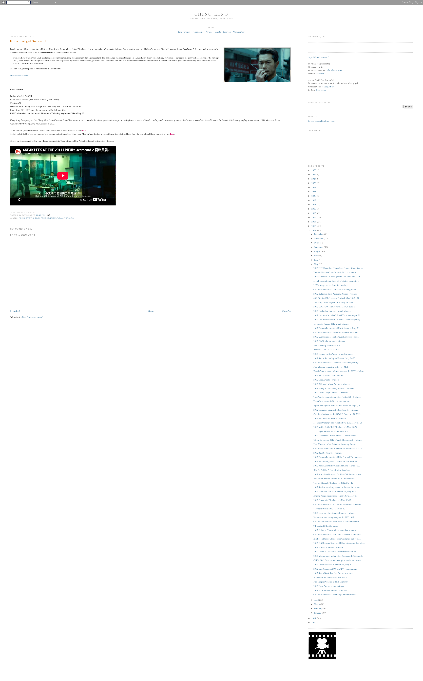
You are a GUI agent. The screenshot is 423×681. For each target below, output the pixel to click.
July (316, 255)
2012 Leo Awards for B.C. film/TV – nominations (335, 568)
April (316, 599)
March (317, 604)
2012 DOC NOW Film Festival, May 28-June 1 (334, 306)
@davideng (320, 89)
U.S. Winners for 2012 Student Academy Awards (334, 444)
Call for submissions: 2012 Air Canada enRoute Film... (337, 534)
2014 (314, 221)
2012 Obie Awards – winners (326, 379)
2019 (314, 200)
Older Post (286, 310)
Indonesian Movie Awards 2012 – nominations (334, 478)
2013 (314, 225)
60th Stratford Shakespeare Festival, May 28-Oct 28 (336, 298)
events (30, 218)
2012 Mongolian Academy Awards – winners (333, 388)
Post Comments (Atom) (32, 317)
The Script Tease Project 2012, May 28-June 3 (333, 302)
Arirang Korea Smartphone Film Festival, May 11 (335, 495)
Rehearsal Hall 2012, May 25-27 (328, 349)
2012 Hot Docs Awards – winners (328, 547)
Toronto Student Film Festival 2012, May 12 (333, 482)
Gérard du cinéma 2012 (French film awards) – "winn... (337, 439)
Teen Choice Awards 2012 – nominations (331, 401)
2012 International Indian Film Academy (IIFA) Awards (338, 555)
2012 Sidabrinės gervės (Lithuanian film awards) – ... (336, 461)
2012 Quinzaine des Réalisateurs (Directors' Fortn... (336, 336)
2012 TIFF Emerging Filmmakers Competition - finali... (338, 267)
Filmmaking (198, 31)
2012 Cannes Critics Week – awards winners (333, 353)
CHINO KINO (211, 14)
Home (151, 310)
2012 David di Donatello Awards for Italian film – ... (336, 551)
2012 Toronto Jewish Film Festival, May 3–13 (334, 564)
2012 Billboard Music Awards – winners (331, 383)
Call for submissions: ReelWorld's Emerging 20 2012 (337, 414)
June (316, 259)
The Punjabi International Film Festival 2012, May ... (337, 396)
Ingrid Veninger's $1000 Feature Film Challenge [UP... (337, 405)
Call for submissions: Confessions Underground (334, 289)
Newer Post (15, 310)
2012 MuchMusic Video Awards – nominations (334, 435)
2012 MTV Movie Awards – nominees (330, 590)
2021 (314, 191)
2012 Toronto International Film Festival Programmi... (337, 457)
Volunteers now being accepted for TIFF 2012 (333, 517)
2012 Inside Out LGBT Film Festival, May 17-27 (335, 426)
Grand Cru (329, 86)
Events (218, 31)
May (316, 264)
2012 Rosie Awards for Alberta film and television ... (336, 465)
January (318, 612)
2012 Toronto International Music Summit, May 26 (336, 328)
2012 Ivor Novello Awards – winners (329, 418)
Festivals (227, 31)
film (37, 218)
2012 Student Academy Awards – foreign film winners (337, 487)
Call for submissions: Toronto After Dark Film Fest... (336, 332)
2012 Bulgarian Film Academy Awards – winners (335, 293)
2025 (314, 174)
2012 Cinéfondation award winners (329, 341)
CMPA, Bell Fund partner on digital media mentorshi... (337, 560)
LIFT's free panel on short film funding (330, 285)
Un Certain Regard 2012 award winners (330, 323)
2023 (314, 182)
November (319, 238)
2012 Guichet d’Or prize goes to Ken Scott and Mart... (337, 276)
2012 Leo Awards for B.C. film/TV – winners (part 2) (336, 315)
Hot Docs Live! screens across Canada (330, 577)
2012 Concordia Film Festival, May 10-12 (332, 500)
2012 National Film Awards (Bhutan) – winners (334, 512)
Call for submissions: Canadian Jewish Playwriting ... (337, 362)
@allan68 (319, 73)
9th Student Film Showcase (325, 525)
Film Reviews (184, 31)
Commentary (239, 31)
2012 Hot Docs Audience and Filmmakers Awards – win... (339, 542)
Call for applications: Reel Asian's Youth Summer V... (337, 521)
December (319, 234)
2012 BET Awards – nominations (328, 375)
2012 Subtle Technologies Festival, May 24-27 (334, 358)
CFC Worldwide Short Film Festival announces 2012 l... (338, 448)
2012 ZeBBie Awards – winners (327, 452)
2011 (314, 618)
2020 (314, 195)
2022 (314, 187)
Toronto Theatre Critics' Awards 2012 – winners (334, 272)
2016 (314, 213)
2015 (314, 217)
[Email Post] (47, 215)
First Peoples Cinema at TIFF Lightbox (330, 581)
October (318, 242)
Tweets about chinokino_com (321, 120)
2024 (314, 178)
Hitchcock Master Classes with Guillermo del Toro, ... (337, 538)
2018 (314, 204)
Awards (209, 31)
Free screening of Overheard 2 (28, 41)
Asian (22, 218)
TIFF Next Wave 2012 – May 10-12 (329, 508)
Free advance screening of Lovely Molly (331, 366)
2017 (314, 208)
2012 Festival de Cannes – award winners (331, 310)
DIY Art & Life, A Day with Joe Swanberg (331, 469)
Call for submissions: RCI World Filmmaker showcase (337, 504)
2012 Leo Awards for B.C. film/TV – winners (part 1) (336, 319)
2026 (314, 170)
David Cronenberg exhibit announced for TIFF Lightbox (338, 371)
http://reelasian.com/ (19, 75)
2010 (314, 622)
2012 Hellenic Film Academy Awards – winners (334, 530)
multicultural (55, 218)
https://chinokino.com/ (318, 57)
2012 (314, 230)
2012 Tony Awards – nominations (328, 585)
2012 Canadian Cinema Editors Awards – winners (335, 409)
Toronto (69, 218)
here (84, 130)
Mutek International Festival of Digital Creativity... (336, 280)
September (319, 246)
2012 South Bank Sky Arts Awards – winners (333, 573)
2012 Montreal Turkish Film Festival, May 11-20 (335, 491)
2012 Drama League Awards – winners (330, 392)
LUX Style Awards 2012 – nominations (330, 431)
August (317, 251)
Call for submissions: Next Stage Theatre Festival (335, 594)
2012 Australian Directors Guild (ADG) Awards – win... (337, 474)
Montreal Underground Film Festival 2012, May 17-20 (337, 422)
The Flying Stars (334, 70)
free (43, 218)
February (318, 608)
